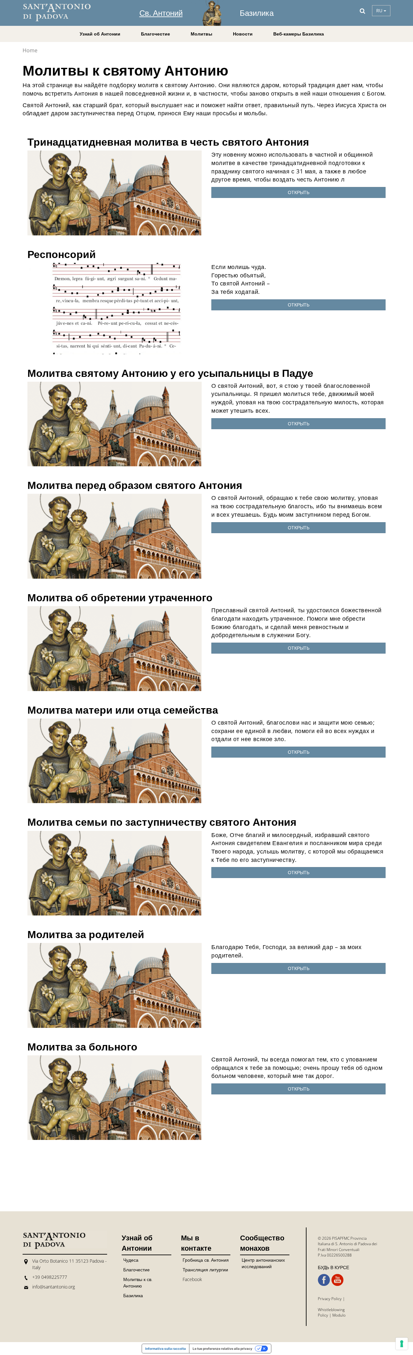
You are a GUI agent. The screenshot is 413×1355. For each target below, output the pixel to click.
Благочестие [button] (155, 34)
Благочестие (136, 1270)
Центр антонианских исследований (263, 1263)
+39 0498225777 (49, 1277)
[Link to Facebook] (324, 1280)
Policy (323, 1315)
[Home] (61, 12)
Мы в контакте (196, 1242)
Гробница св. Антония (206, 1260)
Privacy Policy (330, 1298)
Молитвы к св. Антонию (137, 1282)
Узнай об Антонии (137, 1242)
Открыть (298, 192)
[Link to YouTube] (337, 1280)
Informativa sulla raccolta (165, 1348)
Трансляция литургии (205, 1270)
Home (30, 50)
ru (380, 10)
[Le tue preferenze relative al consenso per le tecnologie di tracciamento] (402, 1344)
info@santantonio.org (53, 1287)
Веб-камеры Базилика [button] (298, 34)
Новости (243, 34)
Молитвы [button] (201, 34)
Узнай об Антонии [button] (100, 34)
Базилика (257, 12)
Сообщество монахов (262, 1242)
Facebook (192, 1279)
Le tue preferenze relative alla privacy (222, 1348)
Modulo (339, 1315)
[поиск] (362, 10)
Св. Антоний (161, 12)
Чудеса (130, 1260)
